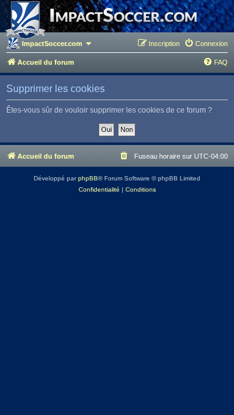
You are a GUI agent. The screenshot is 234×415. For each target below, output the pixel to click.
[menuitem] (206, 43)
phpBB (88, 178)
